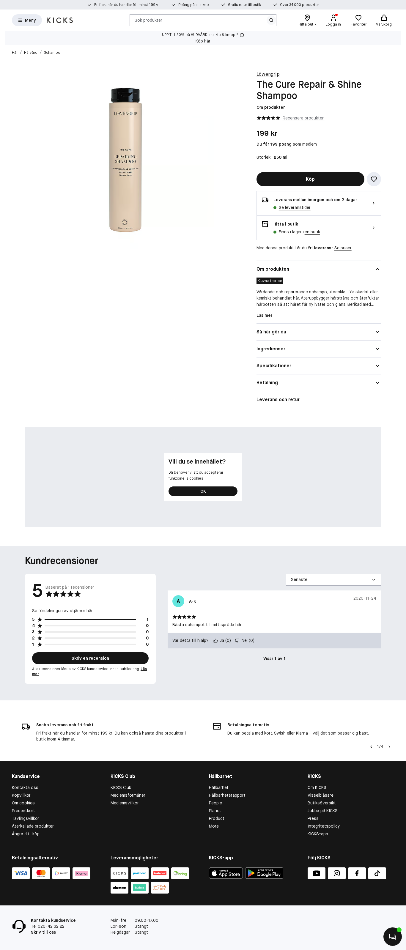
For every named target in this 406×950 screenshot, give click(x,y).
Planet (215, 810)
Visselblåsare (320, 795)
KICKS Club (121, 787)
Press (313, 818)
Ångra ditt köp (26, 833)
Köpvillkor (21, 795)
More (214, 826)
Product (216, 818)
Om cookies (23, 803)
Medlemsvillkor (125, 803)
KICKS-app (318, 833)
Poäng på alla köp (193, 4)
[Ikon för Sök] (271, 20)
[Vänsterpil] (370, 747)
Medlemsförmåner (128, 795)
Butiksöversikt (322, 803)
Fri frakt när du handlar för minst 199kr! (126, 4)
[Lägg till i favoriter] (374, 179)
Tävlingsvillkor (25, 818)
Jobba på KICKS (323, 810)
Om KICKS (317, 787)
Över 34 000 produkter (299, 4)
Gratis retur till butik (244, 4)
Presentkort (23, 810)
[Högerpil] (389, 747)
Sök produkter (148, 20)
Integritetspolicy (324, 826)
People (215, 803)
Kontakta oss (25, 787)
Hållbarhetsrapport (227, 795)
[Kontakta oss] (392, 936)
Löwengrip (268, 74)
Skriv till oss (43, 932)
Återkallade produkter (33, 826)
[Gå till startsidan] (60, 20)
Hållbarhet (219, 787)
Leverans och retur (278, 399)
